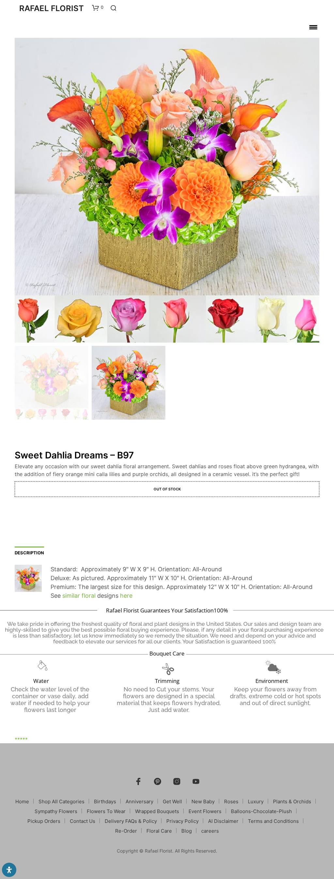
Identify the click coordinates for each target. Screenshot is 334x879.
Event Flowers (205, 811)
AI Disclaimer (223, 821)
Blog (186, 831)
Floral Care (159, 831)
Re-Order (126, 831)
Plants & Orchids (292, 801)
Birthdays (105, 801)
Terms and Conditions (273, 821)
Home (22, 801)
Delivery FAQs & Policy (131, 821)
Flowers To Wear (106, 811)
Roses (231, 801)
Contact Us (82, 821)
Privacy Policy (182, 821)
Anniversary (139, 801)
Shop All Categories (61, 801)
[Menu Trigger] (313, 27)
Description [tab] (29, 552)
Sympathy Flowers (56, 811)
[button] (97, 7)
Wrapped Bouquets (157, 811)
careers (210, 831)
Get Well (172, 801)
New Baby (203, 801)
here (126, 595)
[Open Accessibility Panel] (9, 870)
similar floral (79, 595)
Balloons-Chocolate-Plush (261, 811)
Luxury (256, 801)
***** (21, 739)
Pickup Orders (43, 821)
